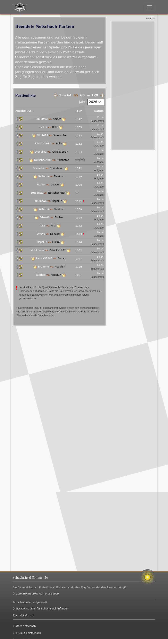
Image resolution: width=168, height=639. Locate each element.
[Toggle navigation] (149, 7)
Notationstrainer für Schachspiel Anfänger (42, 608)
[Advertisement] (133, 85)
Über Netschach (26, 626)
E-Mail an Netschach (28, 633)
